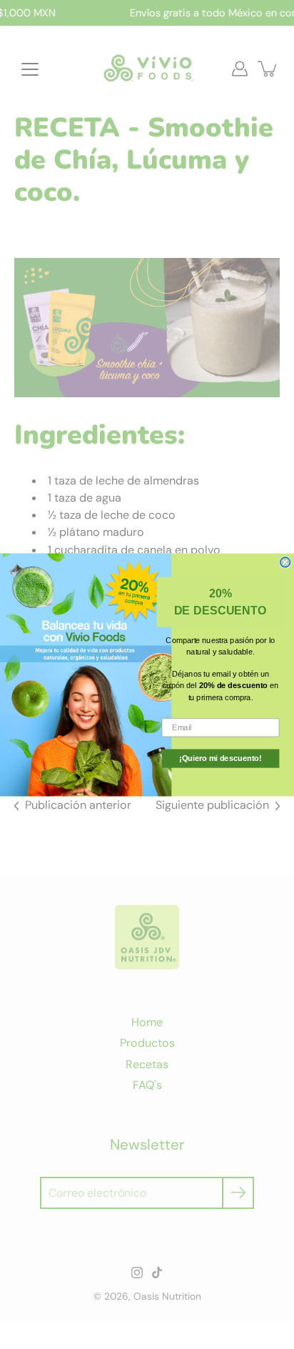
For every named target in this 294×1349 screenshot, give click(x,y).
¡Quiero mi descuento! (220, 758)
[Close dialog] (285, 562)
